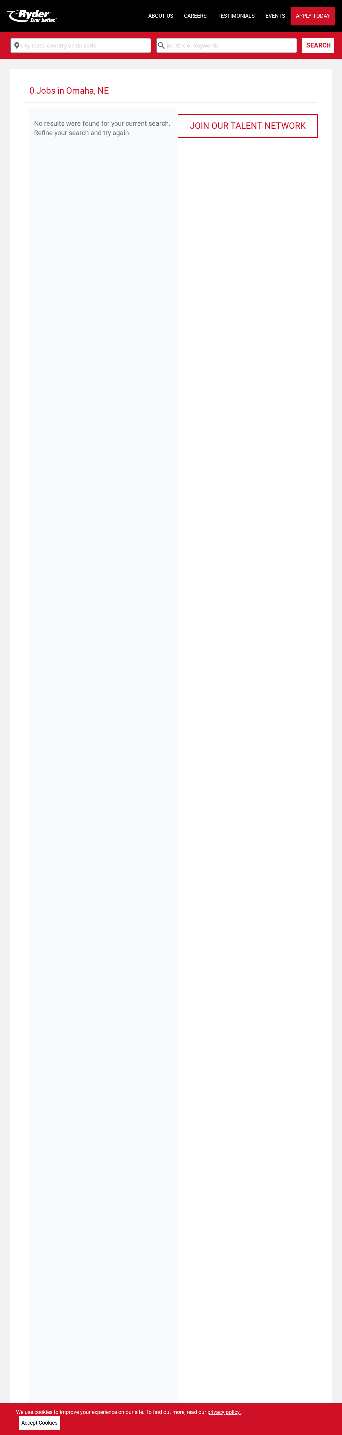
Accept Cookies (39, 1423)
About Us (160, 16)
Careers (195, 16)
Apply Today (313, 16)
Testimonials (236, 16)
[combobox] (80, 45)
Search (318, 45)
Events (275, 16)
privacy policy (224, 1412)
